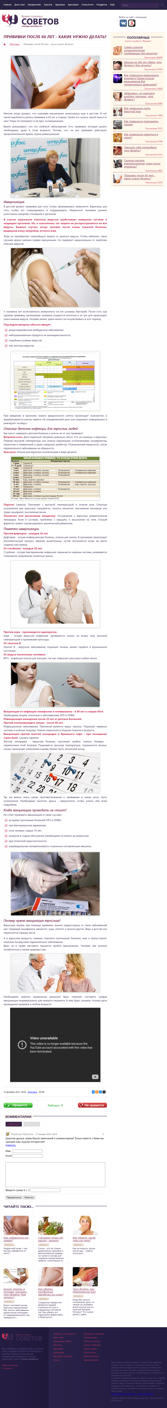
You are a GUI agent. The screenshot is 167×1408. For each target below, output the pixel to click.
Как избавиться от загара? (16, 1239)
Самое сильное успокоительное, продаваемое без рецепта (140, 50)
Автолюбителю (91, 1356)
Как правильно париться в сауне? (141, 136)
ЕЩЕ (112, 4)
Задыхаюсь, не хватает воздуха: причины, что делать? (139, 96)
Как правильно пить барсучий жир (137, 110)
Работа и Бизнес (92, 1341)
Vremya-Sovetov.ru (29, 1358)
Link (36, 1160)
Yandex (132, 23)
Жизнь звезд (90, 1348)
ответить (11, 1145)
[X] (104, 1091)
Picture (40, 1160)
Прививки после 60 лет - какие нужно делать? (140, 177)
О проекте (7, 1368)
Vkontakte (123, 23)
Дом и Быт (20, 4)
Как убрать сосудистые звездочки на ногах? (50, 1292)
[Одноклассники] (96, 1091)
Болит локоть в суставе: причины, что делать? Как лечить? (15, 1293)
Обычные (13, 1124)
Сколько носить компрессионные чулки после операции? (142, 163)
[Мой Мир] (100, 1091)
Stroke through (20, 1160)
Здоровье (60, 4)
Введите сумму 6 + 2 (18, 1190)
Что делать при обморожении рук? (84, 1290)
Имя (8, 1151)
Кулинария (73, 4)
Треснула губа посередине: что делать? (140, 149)
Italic (12, 1160)
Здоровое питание (62, 1356)
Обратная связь (10, 1365)
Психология (87, 4)
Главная (7, 4)
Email (9, 1155)
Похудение (102, 4)
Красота (48, 4)
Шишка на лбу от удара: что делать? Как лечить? (143, 64)
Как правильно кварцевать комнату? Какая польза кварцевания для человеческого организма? (141, 80)
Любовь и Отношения (64, 1333)
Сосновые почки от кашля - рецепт (50, 1239)
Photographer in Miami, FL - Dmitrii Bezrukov (132, 1393)
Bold (7, 1160)
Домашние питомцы (94, 1333)
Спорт (56, 1359)
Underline (16, 1160)
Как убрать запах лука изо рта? (84, 1239)
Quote (28, 1160)
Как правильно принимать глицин (141, 123)
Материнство (34, 4)
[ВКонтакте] (93, 1091)
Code (32, 1160)
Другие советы (91, 1359)
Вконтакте (32, 1124)
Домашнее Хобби (62, 1341)
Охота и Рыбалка (92, 1344)
